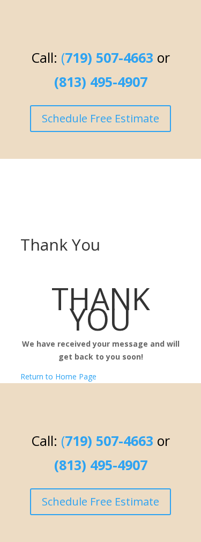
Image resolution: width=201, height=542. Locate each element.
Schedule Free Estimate (100, 118)
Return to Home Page (58, 376)
